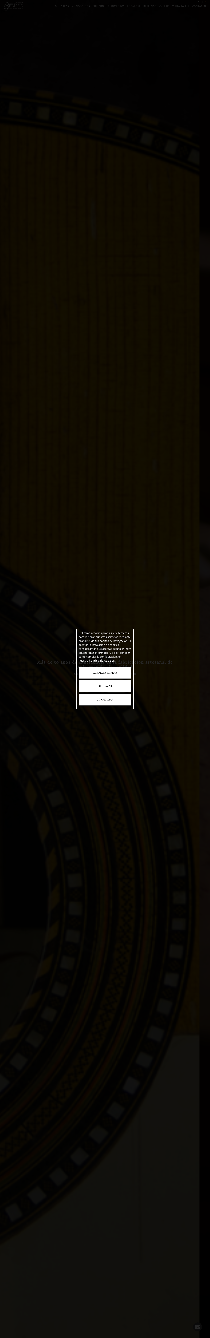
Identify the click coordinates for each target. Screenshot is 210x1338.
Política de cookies (102, 660)
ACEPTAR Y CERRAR (105, 672)
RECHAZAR (105, 686)
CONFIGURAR (105, 699)
